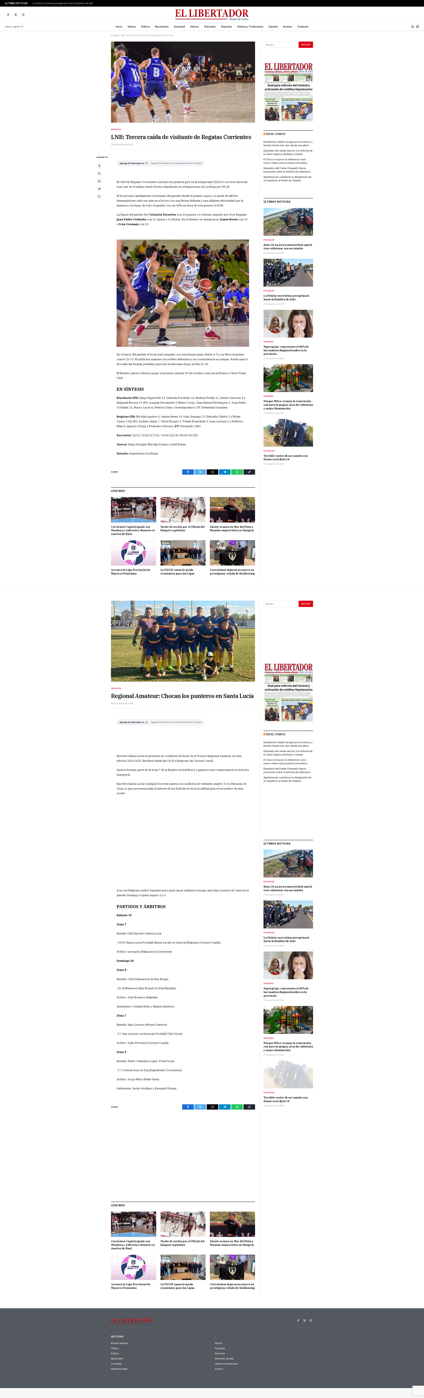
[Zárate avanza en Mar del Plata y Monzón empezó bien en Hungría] (232, 509)
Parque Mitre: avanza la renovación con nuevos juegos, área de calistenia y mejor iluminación (288, 404)
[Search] (413, 26)
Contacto (302, 26)
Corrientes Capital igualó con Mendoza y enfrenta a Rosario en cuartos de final (133, 530)
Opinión (273, 26)
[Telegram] (99, 189)
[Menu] (417, 26)
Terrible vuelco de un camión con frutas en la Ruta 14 (286, 457)
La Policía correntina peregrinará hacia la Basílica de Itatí (63, 3)
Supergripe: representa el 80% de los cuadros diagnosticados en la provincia (286, 350)
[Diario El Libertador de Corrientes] (212, 15)
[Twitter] (99, 173)
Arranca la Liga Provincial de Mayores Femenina (130, 571)
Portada (115, 35)
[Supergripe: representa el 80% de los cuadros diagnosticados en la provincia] (288, 324)
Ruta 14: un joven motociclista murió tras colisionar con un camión (288, 246)
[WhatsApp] (99, 196)
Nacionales (161, 26)
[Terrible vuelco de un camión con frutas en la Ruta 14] (288, 433)
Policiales (210, 26)
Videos (132, 26)
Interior (194, 26)
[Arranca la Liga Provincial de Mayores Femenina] (133, 553)
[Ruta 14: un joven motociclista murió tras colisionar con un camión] (288, 222)
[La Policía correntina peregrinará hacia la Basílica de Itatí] (288, 273)
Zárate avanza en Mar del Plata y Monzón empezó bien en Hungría (232, 528)
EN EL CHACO (275, 134)
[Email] (99, 181)
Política (145, 26)
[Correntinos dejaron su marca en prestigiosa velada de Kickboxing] (232, 553)
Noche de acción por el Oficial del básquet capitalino (182, 528)
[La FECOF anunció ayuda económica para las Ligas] (183, 553)
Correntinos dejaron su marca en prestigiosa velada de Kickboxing (232, 571)
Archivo (287, 26)
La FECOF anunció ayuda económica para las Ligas (177, 571)
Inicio (119, 26)
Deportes (226, 26)
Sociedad (179, 26)
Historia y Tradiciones (250, 26)
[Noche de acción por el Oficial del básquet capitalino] (183, 509)
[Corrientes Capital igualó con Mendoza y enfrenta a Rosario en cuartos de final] (133, 509)
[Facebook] (99, 166)
